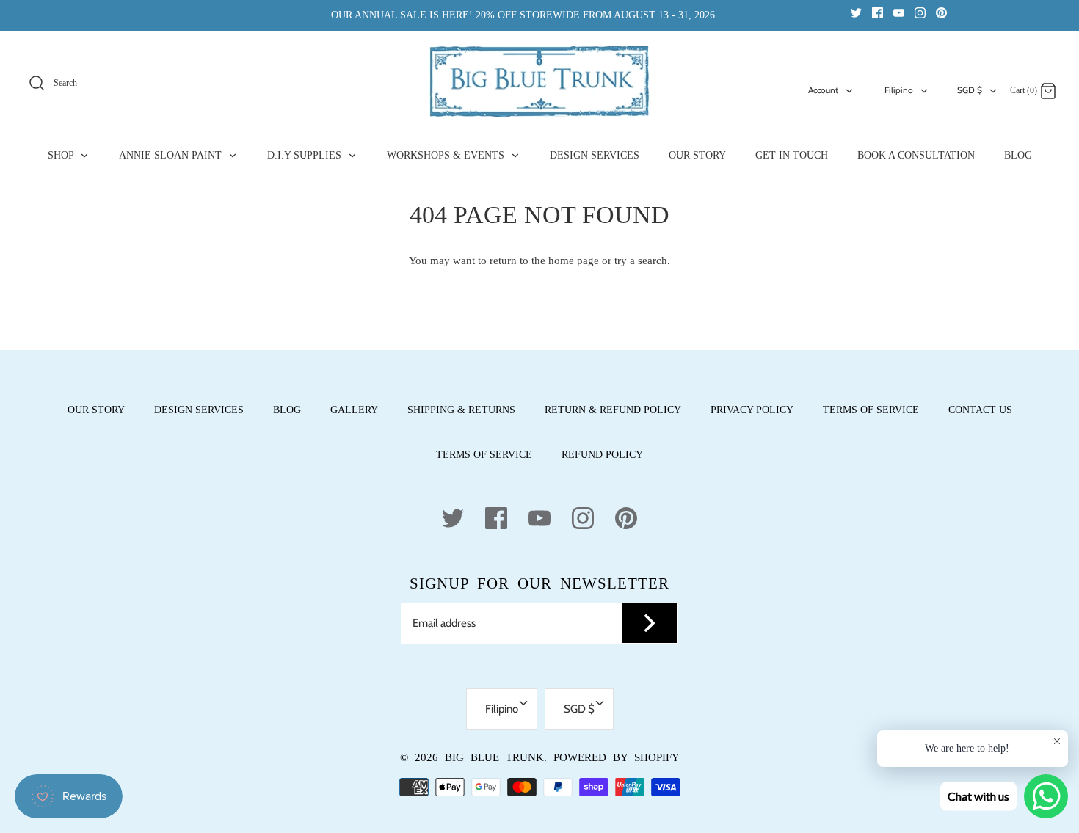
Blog (287, 409)
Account (823, 89)
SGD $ (969, 89)
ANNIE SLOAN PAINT (172, 155)
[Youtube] (898, 12)
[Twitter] (856, 12)
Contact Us (980, 409)
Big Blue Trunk (494, 757)
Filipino (898, 89)
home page (573, 260)
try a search (640, 260)
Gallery (354, 409)
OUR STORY (697, 155)
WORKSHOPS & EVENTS (447, 155)
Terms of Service (871, 409)
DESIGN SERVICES (594, 155)
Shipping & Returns (461, 409)
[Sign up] (649, 623)
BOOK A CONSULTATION (916, 155)
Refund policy (602, 454)
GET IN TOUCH (791, 155)
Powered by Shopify (616, 757)
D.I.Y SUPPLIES (305, 155)
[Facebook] (877, 12)
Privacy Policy (752, 409)
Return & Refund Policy (613, 409)
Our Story (96, 409)
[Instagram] (920, 12)
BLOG (1018, 155)
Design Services (199, 409)
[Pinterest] (941, 12)
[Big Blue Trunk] (539, 81)
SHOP (62, 155)
